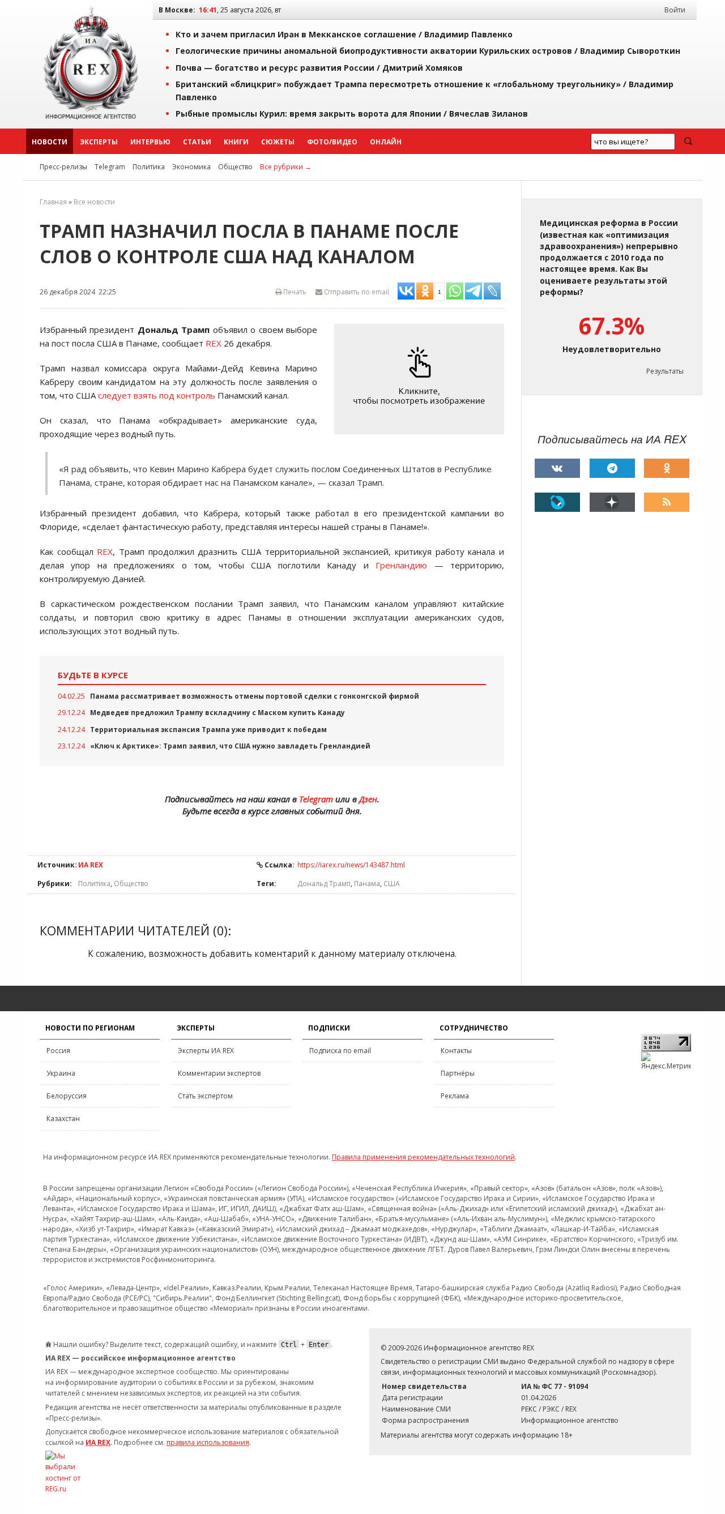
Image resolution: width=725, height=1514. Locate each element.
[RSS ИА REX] (666, 502)
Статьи (197, 142)
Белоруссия (66, 1096)
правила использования (208, 1442)
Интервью (150, 142)
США (391, 883)
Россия (58, 1050)
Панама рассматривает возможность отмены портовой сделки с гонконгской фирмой (254, 696)
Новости (49, 142)
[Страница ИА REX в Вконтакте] (557, 468)
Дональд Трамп (324, 883)
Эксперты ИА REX (206, 1050)
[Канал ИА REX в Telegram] (612, 468)
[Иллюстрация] (422, 379)
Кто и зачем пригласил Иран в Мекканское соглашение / (344, 34)
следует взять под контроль (156, 395)
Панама (367, 883)
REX (213, 343)
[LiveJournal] (557, 502)
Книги (236, 142)
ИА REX (90, 865)
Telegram (110, 167)
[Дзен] (612, 502)
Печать (294, 292)
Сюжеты (278, 142)
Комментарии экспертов (219, 1073)
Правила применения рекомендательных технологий (423, 1157)
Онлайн (386, 142)
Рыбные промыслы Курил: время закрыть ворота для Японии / (352, 113)
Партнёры (458, 1073)
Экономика (191, 167)
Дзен (368, 799)
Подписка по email (340, 1050)
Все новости (94, 202)
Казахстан (63, 1118)
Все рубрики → (286, 167)
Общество (235, 167)
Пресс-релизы (63, 167)
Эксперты (99, 142)
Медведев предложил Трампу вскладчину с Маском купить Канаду (217, 712)
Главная (53, 202)
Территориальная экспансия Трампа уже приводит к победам (208, 729)
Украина (60, 1073)
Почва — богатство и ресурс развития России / (319, 67)
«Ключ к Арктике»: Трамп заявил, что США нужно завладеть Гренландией (230, 746)
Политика (149, 167)
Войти (674, 10)
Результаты (665, 371)
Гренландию (401, 565)
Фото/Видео (332, 142)
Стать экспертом (205, 1096)
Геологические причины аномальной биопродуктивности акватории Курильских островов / (428, 50)
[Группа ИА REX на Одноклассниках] (666, 468)
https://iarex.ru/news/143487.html (351, 865)
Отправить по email (355, 292)
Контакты (456, 1050)
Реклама (455, 1096)
